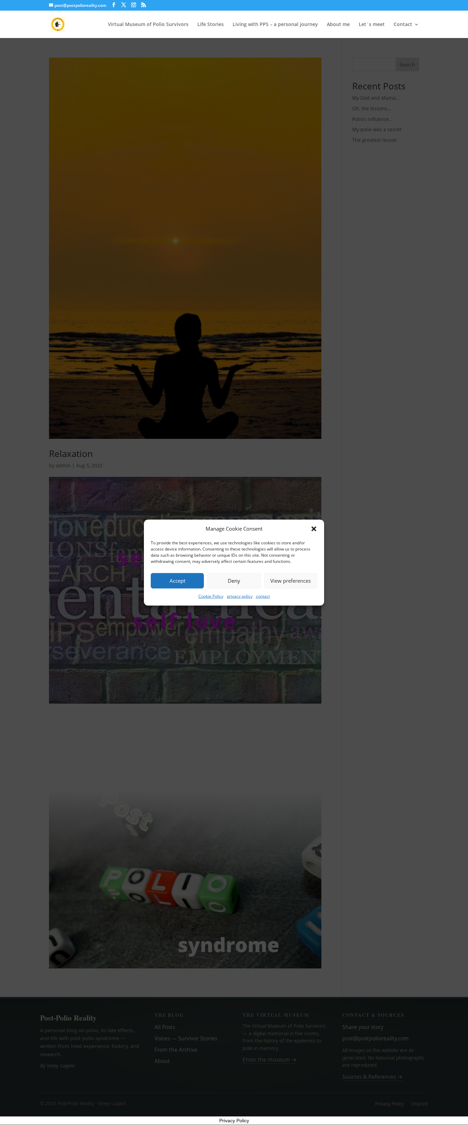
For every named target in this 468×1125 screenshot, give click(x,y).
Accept (177, 580)
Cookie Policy (210, 596)
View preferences (290, 580)
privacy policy (240, 596)
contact (263, 596)
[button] (313, 529)
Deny (234, 580)
